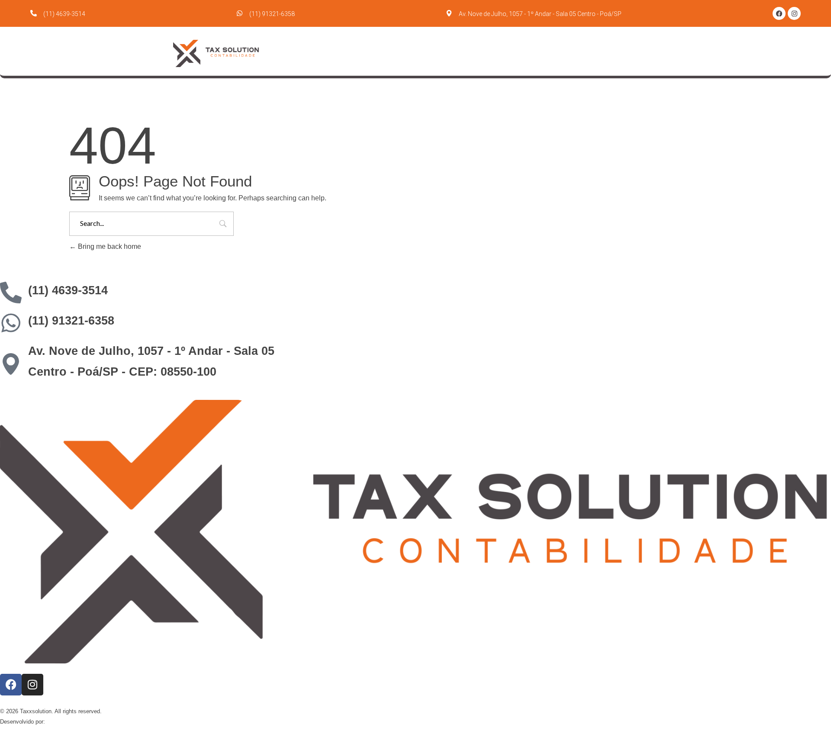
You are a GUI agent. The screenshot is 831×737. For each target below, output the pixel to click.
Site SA (56, 721)
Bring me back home (108, 246)
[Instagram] (794, 13)
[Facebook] (779, 13)
